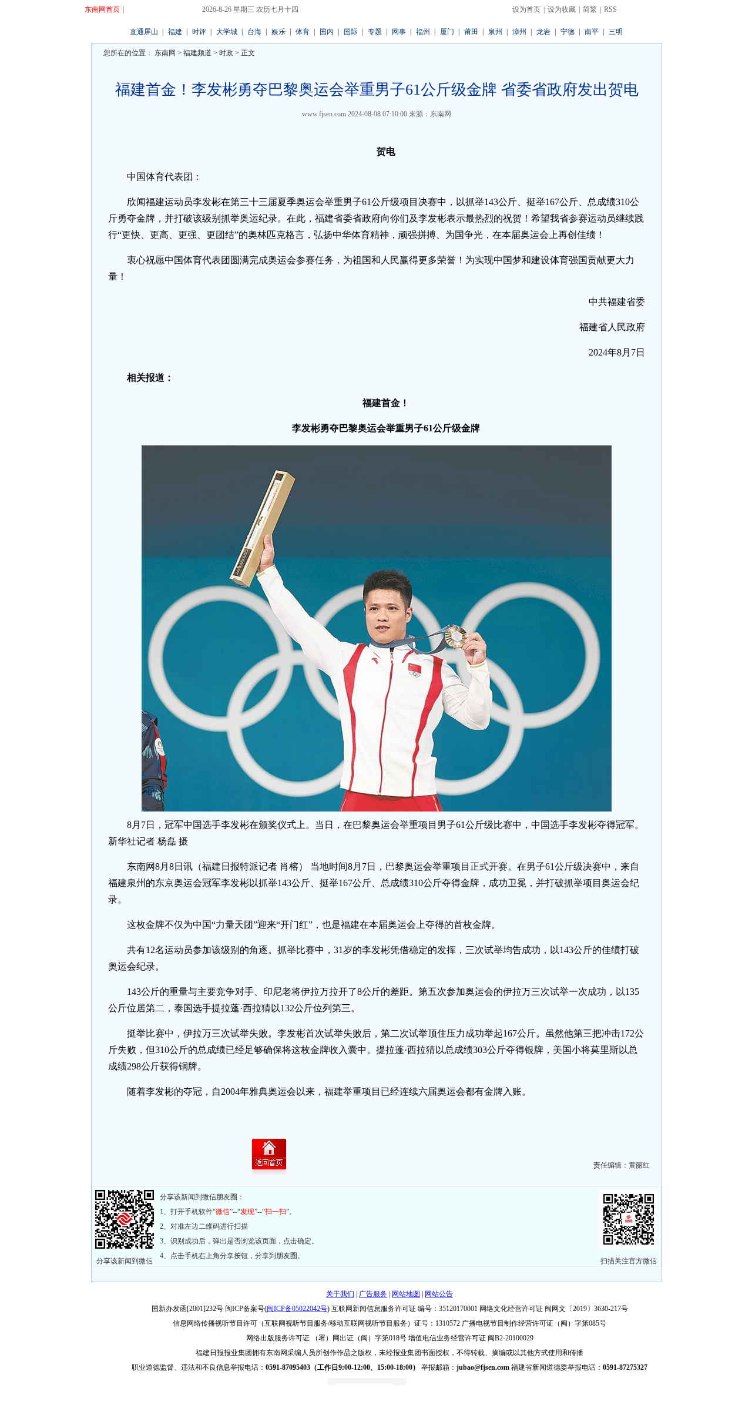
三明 (616, 32)
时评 (199, 32)
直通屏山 (144, 32)
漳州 (519, 32)
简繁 (590, 9)
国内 (327, 32)
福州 (423, 32)
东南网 (164, 53)
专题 (375, 32)
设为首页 (526, 9)
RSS (610, 9)
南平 (592, 32)
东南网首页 (102, 9)
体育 (303, 32)
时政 (226, 53)
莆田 (471, 32)
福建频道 (197, 53)
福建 (175, 32)
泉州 (495, 32)
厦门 (447, 32)
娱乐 (278, 32)
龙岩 (543, 32)
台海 (254, 32)
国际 (351, 32)
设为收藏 (562, 9)
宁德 (567, 32)
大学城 (226, 32)
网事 (399, 32)
